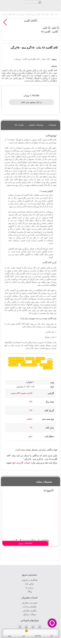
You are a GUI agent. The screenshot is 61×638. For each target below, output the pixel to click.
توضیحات (52, 125)
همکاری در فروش (29, 580)
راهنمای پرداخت (30, 607)
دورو (30, 436)
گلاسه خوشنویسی (46, 365)
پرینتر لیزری (40, 358)
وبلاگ (29, 591)
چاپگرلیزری (29, 358)
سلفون (29, 419)
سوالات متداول (29, 614)
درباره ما (29, 588)
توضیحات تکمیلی (36, 125)
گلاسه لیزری (48, 368)
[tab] (52, 124)
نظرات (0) (19, 125)
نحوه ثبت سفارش (29, 603)
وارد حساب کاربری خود (23, 462)
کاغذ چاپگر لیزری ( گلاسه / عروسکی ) (30, 14)
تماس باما (29, 584)
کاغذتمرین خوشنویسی (16, 358)
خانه (56, 14)
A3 (31, 427)
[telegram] (39, 627)
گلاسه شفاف (13, 365)
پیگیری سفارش (29, 610)
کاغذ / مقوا (49, 14)
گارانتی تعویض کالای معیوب (21, 393)
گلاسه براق (36, 362)
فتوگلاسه (52, 285)
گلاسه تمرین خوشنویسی (17, 362)
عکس (50, 226)
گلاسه (50, 362)
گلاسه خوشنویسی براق (29, 365)
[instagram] (26, 626)
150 (30, 410)
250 (30, 401)
